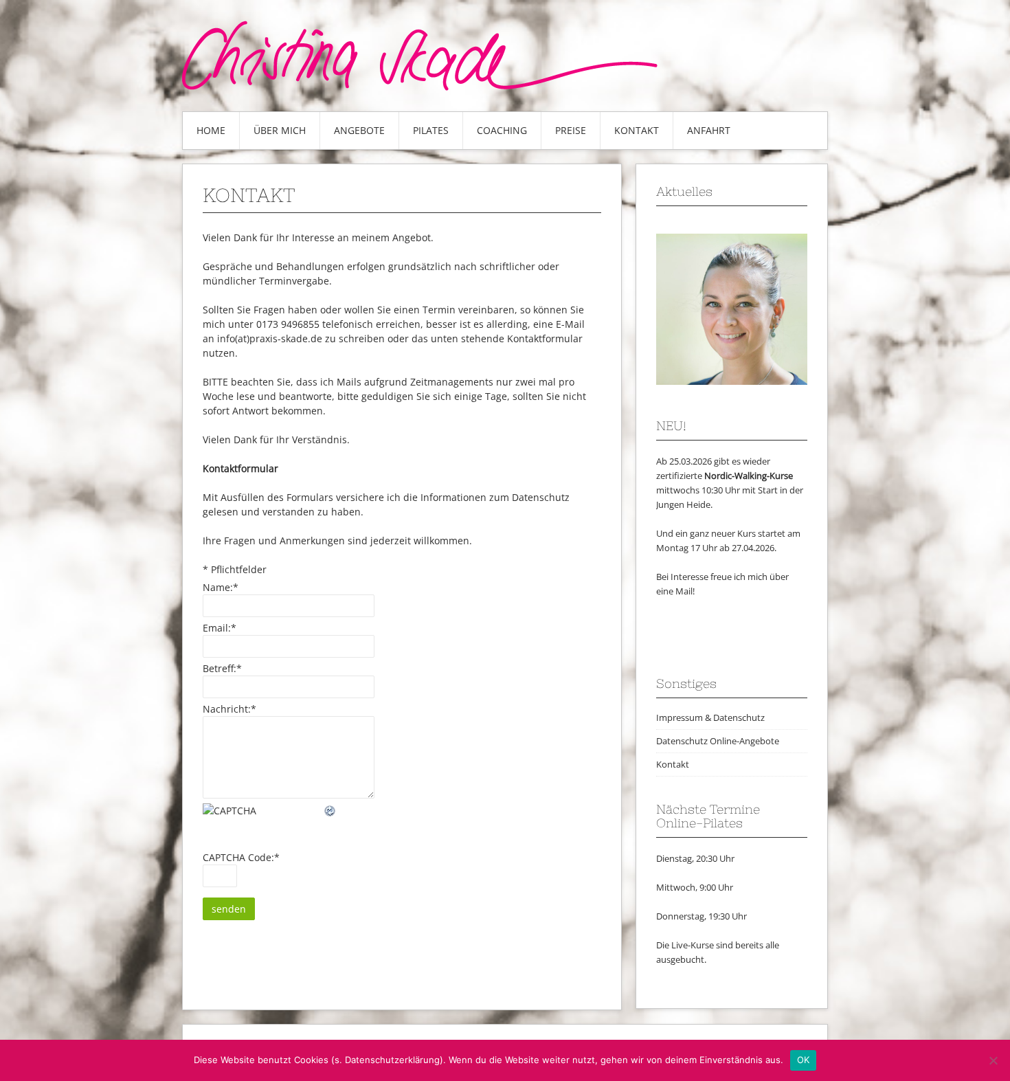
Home (211, 130)
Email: (219, 627)
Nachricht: (229, 708)
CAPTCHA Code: (241, 857)
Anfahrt (708, 130)
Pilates (431, 130)
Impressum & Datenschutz (710, 717)
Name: (220, 587)
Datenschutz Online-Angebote (717, 741)
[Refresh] (330, 810)
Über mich (280, 130)
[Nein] (993, 1060)
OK (803, 1059)
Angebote (359, 130)
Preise (570, 130)
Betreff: (222, 668)
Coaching (502, 130)
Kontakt (636, 130)
